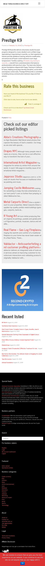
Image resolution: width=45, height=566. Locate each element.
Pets (9, 118)
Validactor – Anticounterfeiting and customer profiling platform (22, 245)
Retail (3, 501)
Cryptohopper (6, 415)
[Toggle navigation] (39, 3)
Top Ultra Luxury (7, 359)
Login (3, 450)
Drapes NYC (10, 150)
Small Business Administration (10, 396)
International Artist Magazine (20, 162)
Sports (4, 503)
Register (4, 448)
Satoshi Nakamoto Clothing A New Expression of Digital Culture (20, 334)
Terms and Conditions (8, 536)
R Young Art (10, 215)
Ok (22, 563)
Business (4, 488)
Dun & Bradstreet (7, 392)
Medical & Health (7, 497)
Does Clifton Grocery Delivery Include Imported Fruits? (18, 340)
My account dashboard (9, 452)
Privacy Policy (6, 538)
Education (5, 490)
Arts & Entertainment (8, 484)
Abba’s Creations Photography (21, 136)
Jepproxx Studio (13, 176)
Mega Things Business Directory (16, 3)
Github (4, 527)
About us (4, 517)
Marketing (5, 495)
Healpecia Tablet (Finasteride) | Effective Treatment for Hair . (20, 348)
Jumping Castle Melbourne (19, 187)
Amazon (4, 480)
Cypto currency (6, 476)
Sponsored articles (7, 468)
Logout (4, 453)
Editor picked (6, 466)
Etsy (3, 478)
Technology (5, 505)
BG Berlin (4, 322)
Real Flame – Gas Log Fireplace (22, 229)
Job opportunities (7, 523)
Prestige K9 (28, 45)
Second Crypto (6, 423)
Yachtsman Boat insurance (9, 326)
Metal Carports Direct (16, 201)
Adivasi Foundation (7, 362)
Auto (3, 486)
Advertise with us (7, 521)
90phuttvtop (5, 345)
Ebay (3, 482)
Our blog (4, 525)
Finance (4, 492)
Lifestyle (4, 494)
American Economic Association (11, 386)
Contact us (5, 519)
